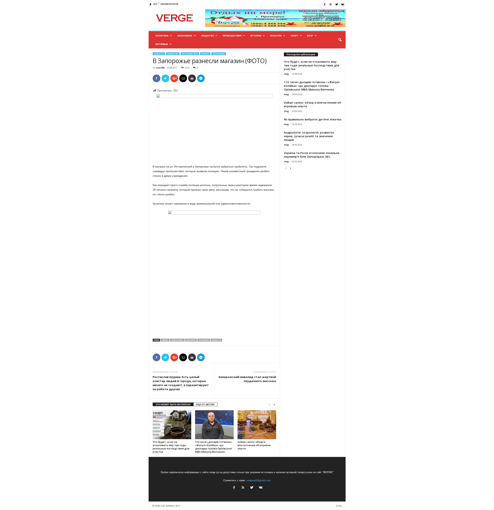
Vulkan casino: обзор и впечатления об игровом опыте (254, 445)
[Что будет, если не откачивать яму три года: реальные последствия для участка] (172, 424)
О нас (339, 505)
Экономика (184, 35)
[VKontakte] (342, 5)
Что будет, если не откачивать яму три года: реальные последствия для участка (171, 446)
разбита (216, 340)
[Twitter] (336, 5)
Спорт (294, 35)
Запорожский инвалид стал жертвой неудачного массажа (247, 379)
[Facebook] (324, 5)
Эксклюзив (219, 53)
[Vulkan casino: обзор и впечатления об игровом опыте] (257, 424)
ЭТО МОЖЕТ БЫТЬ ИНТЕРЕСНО (173, 404)
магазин (190, 340)
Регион (205, 53)
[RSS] (330, 5)
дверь (165, 340)
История (255, 35)
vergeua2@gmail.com (258, 480)
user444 (160, 67)
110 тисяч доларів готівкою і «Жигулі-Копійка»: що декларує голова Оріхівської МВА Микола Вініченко (213, 446)
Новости (159, 53)
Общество (207, 35)
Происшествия (232, 35)
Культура (276, 35)
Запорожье (177, 340)
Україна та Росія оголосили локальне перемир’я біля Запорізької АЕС (311, 154)
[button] (340, 40)
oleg (286, 73)
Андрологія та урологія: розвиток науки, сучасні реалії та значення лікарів (309, 136)
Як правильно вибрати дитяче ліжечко (313, 119)
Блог (310, 35)
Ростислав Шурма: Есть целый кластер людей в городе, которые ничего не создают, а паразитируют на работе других (181, 383)
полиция (204, 340)
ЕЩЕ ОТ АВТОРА (205, 404)
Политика (162, 35)
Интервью (162, 44)
